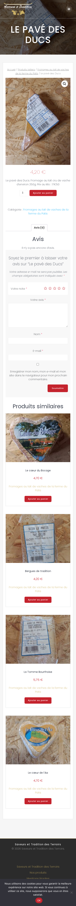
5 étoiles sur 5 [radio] (63, 288)
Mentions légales (38, 878)
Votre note (19, 289)
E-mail (38, 351)
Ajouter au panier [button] (38, 499)
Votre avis (38, 300)
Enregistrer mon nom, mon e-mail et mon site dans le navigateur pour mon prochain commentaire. (38, 375)
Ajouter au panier (43, 193)
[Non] (71, 892)
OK (39, 900)
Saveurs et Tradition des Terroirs (38, 866)
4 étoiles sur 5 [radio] (59, 288)
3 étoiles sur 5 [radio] (54, 288)
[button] (64, 83)
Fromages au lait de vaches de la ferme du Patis (45, 211)
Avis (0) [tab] (39, 227)
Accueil (11, 69)
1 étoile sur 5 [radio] (45, 288)
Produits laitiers (26, 69)
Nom (38, 334)
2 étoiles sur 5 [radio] (50, 288)
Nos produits (38, 872)
